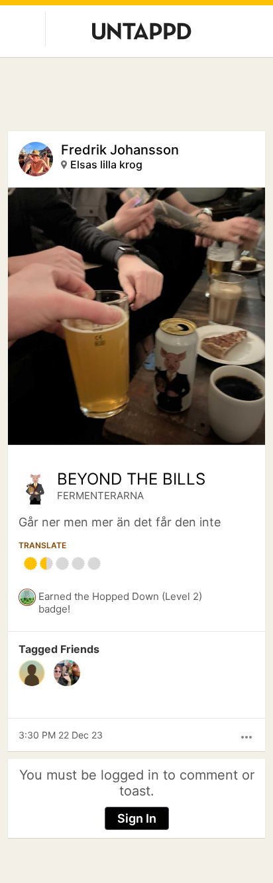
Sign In (136, 818)
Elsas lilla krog (106, 164)
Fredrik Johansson (120, 150)
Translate (42, 545)
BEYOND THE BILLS (131, 479)
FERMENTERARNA (100, 495)
